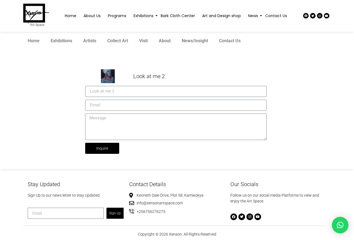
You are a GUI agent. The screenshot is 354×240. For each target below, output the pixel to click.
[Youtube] (326, 16)
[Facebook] (306, 16)
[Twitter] (313, 16)
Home (70, 16)
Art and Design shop (221, 16)
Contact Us (276, 16)
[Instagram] (319, 16)
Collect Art (117, 40)
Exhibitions (143, 16)
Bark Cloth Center (178, 16)
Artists (89, 40)
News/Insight (195, 40)
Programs (117, 16)
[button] (340, 225)
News (253, 16)
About (165, 40)
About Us (92, 16)
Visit (143, 40)
